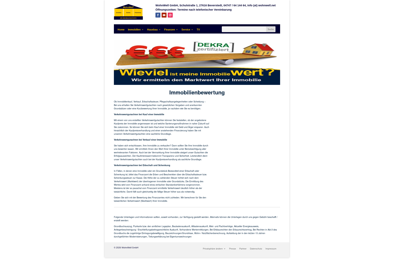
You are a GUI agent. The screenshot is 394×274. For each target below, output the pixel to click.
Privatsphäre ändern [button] (213, 249)
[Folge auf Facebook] (157, 15)
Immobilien (134, 29)
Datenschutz (256, 249)
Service (185, 29)
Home (121, 29)
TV (198, 29)
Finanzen (169, 29)
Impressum (270, 249)
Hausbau (152, 29)
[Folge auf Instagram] (170, 15)
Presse (232, 249)
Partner (243, 249)
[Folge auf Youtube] (164, 15)
